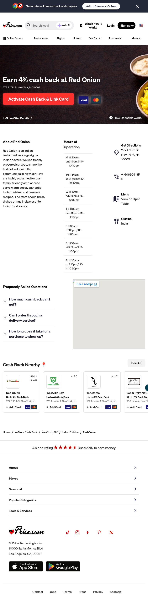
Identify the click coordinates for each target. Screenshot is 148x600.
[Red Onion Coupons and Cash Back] (21, 392)
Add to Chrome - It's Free (101, 6)
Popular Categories (22, 499)
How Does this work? (128, 117)
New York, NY (49, 432)
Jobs (53, 591)
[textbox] (141, 25)
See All (136, 362)
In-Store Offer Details (16, 118)
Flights (61, 38)
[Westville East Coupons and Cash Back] (61, 392)
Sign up (125, 25)
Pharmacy (115, 38)
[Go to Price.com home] (13, 25)
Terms (67, 591)
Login (111, 25)
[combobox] (49, 25)
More (135, 38)
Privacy (98, 591)
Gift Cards (95, 38)
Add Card (15, 407)
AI (66, 25)
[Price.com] (26, 538)
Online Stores (15, 38)
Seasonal (15, 489)
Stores (13, 478)
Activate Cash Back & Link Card (38, 99)
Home (6, 432)
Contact (37, 591)
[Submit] (28, 25)
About (13, 467)
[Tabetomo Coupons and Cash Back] (102, 392)
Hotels (77, 38)
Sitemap (115, 591)
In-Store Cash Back (25, 432)
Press (82, 591)
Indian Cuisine (70, 432)
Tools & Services (20, 510)
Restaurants (41, 38)
